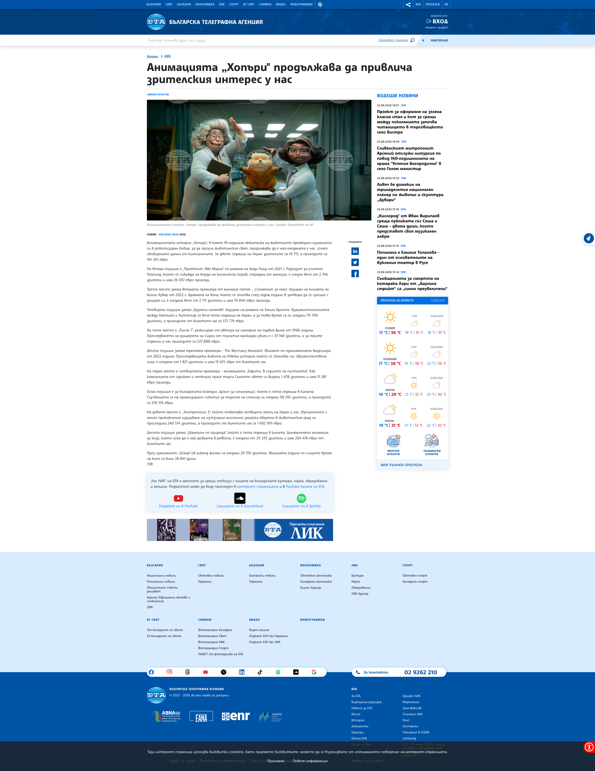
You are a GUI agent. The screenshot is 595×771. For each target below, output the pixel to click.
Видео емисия (259, 630)
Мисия (355, 714)
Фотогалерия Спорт (213, 648)
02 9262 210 (420, 672)
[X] (225, 672)
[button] (320, 4)
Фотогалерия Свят (212, 636)
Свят (168, 4)
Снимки (265, 4)
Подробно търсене (393, 40)
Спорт (233, 4)
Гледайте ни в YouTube (178, 506)
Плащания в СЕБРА (416, 732)
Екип (406, 720)
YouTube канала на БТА (305, 486)
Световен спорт (415, 575)
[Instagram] (171, 672)
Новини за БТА (361, 708)
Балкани (184, 4)
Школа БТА (359, 738)
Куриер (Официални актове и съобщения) (168, 599)
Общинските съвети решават (162, 589)
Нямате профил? (436, 27)
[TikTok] (261, 672)
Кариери (357, 732)
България (153, 4)
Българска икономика (316, 582)
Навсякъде (439, 40)
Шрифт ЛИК (411, 696)
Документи (359, 726)
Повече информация (310, 760)
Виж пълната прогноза (401, 465)
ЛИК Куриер (359, 594)
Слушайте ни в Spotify (301, 506)
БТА (418, 4)
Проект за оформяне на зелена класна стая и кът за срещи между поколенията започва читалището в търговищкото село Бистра (410, 122)
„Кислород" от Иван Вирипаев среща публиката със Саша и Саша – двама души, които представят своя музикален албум (408, 226)
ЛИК (222, 4)
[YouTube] (207, 672)
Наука (355, 582)
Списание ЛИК (413, 714)
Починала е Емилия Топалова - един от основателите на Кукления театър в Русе (408, 257)
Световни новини (211, 575)
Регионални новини (161, 582)
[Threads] (189, 672)
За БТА (355, 696)
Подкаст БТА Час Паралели (268, 636)
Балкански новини (262, 575)
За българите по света (164, 636)
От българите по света (165, 630)
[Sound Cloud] (297, 672)
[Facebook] (153, 672)
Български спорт (415, 582)
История (357, 720)
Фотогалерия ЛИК (211, 642)
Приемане (275, 760)
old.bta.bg (409, 738)
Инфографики (301, 4)
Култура (357, 575)
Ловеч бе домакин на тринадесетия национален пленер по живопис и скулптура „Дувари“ (410, 192)
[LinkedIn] (243, 672)
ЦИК (150, 607)
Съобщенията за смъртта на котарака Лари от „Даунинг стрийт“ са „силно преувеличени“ (412, 283)
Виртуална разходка (366, 702)
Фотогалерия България (215, 630)
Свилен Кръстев (158, 94)
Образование (360, 588)
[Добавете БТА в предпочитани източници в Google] (316, 672)
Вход (440, 21)
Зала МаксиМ (412, 708)
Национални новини (161, 575)
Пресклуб (433, 4)
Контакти (410, 726)
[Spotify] (280, 672)
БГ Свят (249, 4)
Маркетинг (411, 702)
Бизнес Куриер (310, 588)
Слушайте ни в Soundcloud (240, 506)
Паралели (205, 582)
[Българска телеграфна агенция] (156, 695)
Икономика (205, 4)
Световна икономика (316, 575)
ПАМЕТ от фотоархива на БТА (220, 654)
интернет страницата (257, 486)
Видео (281, 4)
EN (446, 4)
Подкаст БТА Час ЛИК (265, 642)
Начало (152, 56)
